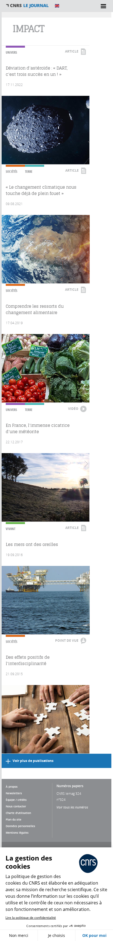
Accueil (27, 5)
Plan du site (13, 819)
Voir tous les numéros (72, 807)
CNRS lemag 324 (68, 793)
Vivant (10, 528)
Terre (28, 171)
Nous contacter (16, 806)
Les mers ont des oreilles (32, 544)
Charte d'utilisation (18, 813)
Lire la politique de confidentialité (30, 917)
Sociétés (11, 171)
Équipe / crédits (16, 800)
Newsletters (14, 793)
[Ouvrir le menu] (103, 6)
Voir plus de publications (33, 760)
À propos (12, 787)
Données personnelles (20, 826)
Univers (11, 52)
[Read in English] (57, 5)
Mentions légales (17, 832)
